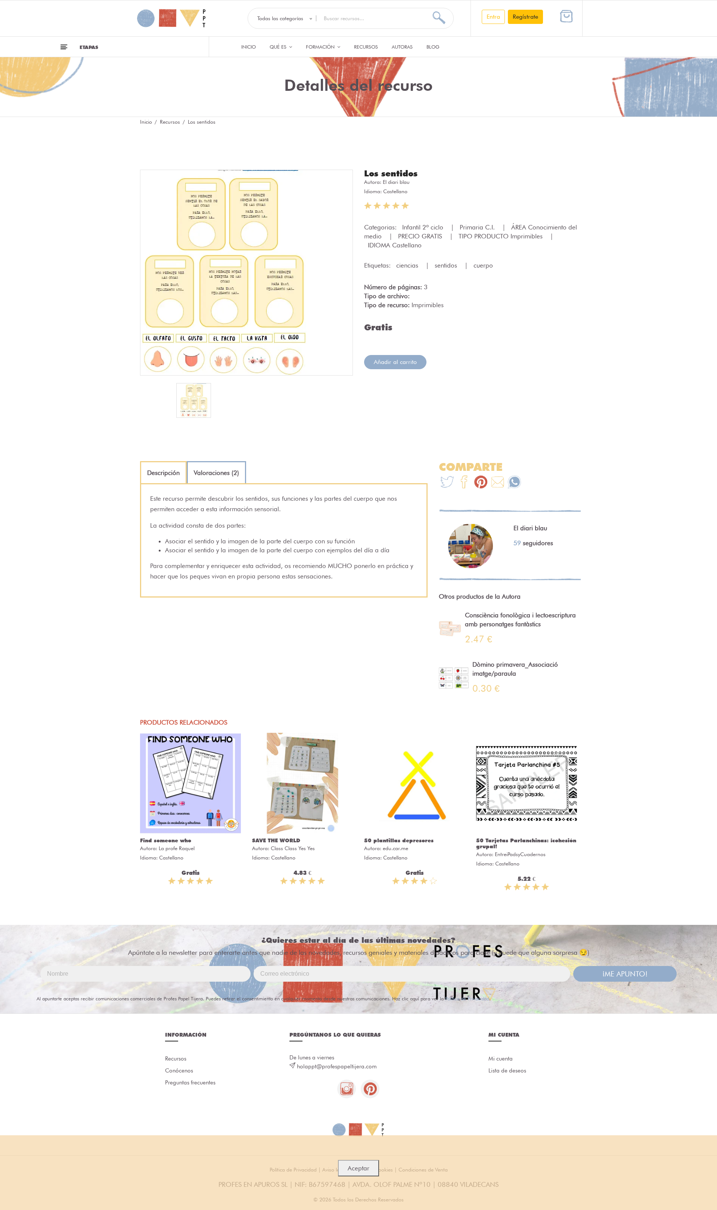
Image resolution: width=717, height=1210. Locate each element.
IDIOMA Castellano (395, 245)
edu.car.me (395, 848)
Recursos (366, 47)
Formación (321, 47)
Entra (493, 16)
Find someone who (165, 840)
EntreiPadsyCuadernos (520, 854)
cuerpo (483, 265)
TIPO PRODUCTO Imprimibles (501, 236)
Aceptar (358, 1168)
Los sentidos (391, 173)
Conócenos (179, 1070)
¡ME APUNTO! (625, 974)
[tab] (163, 472)
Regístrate (525, 16)
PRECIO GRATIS (421, 236)
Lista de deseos (507, 1070)
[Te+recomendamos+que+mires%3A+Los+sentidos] (464, 483)
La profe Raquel (177, 848)
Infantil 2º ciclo (423, 227)
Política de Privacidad (467, 998)
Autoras (402, 47)
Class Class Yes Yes (293, 848)
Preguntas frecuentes (190, 1082)
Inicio (248, 47)
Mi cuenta (500, 1058)
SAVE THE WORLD (276, 840)
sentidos (447, 265)
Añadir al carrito (395, 361)
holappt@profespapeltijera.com (337, 1066)
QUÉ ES (279, 47)
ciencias (408, 265)
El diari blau (396, 182)
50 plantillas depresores (399, 840)
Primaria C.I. (478, 227)
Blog (433, 47)
